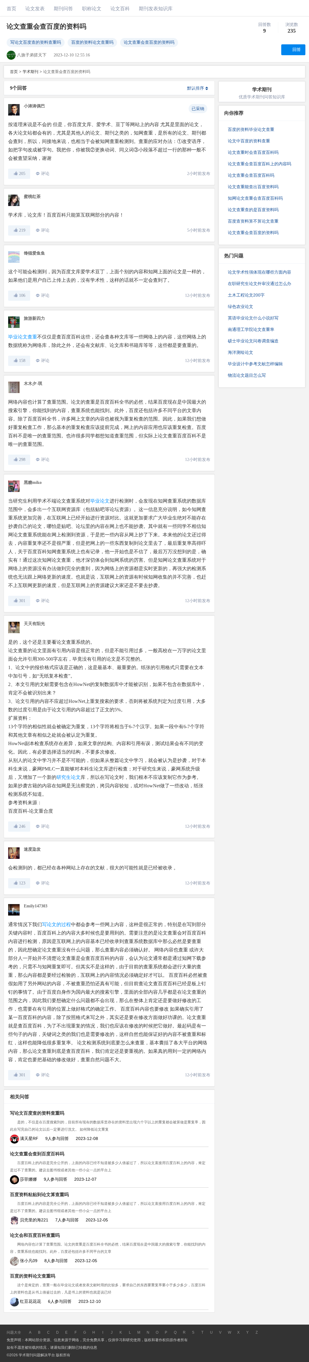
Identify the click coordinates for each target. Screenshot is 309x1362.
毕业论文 (100, 500)
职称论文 (91, 8)
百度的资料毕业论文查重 (251, 129)
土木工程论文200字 (246, 295)
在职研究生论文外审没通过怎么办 (259, 283)
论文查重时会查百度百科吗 (253, 152)
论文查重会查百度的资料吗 (149, 42)
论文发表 (35, 8)
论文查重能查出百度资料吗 (253, 186)
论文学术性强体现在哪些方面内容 (259, 272)
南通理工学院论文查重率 (251, 329)
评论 (45, 173)
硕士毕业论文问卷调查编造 (253, 340)
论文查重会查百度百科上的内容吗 (259, 163)
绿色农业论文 (240, 306)
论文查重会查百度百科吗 (251, 175)
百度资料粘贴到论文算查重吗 (39, 1194)
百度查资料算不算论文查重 (253, 221)
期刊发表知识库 (156, 8)
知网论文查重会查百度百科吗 (255, 198)
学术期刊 (30, 71)
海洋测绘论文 (240, 352)
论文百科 (120, 8)
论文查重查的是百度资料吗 (253, 209)
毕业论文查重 (22, 336)
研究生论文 (68, 777)
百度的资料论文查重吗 (92, 42)
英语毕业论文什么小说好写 (253, 318)
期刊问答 (63, 8)
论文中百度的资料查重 (249, 140)
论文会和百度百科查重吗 (35, 1235)
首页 (11, 8)
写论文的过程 (56, 924)
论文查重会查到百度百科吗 (37, 1153)
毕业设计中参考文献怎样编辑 (255, 363)
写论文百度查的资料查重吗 (35, 42)
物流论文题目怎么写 (247, 375)
